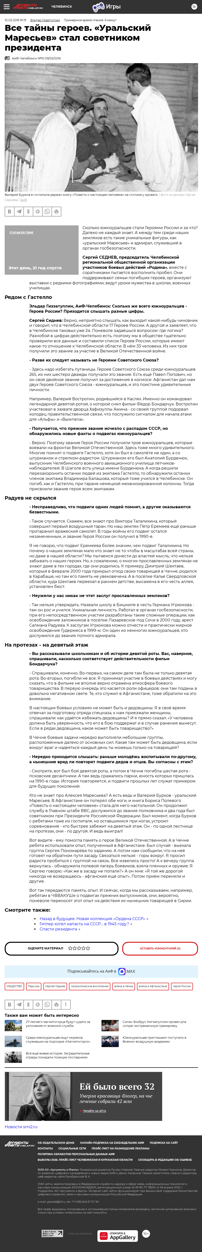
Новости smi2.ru (21, 1127)
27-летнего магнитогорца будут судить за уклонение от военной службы (58, 1024)
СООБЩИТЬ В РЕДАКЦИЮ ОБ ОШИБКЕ (165, 1159)
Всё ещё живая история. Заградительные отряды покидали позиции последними (57, 1055)
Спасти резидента (58, 929)
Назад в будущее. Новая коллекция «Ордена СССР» (92, 918)
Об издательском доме (56, 1142)
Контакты (45, 1148)
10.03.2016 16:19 (15, 20)
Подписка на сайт (164, 1142)
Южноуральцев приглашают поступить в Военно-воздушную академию (154, 1039)
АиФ (23, 200)
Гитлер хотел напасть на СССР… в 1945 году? (84, 924)
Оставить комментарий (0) (160, 948)
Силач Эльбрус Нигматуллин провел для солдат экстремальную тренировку (154, 1024)
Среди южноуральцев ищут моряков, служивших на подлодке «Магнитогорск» (58, 1039)
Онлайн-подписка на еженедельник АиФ (112, 1142)
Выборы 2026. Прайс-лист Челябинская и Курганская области (85, 1159)
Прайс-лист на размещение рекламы (120, 1148)
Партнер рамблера (80, 1233)
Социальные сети (72, 1148)
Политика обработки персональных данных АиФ (76, 1154)
